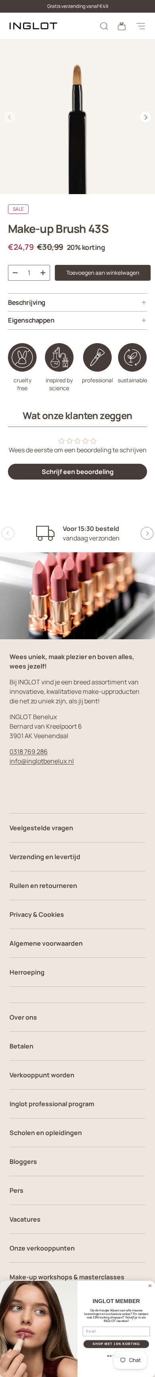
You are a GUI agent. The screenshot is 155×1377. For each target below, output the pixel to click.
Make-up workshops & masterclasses (67, 1277)
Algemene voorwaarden (46, 943)
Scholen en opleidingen (46, 1132)
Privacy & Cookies (37, 914)
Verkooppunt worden (42, 1075)
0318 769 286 (29, 751)
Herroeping (27, 972)
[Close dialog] (150, 1285)
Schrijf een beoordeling (78, 471)
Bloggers (23, 1161)
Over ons (23, 1017)
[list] (77, 117)
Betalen (21, 1046)
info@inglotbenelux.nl (42, 761)
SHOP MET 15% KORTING (116, 1344)
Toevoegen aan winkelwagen (102, 272)
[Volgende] (145, 117)
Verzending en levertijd (45, 856)
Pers (16, 1190)
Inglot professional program (52, 1103)
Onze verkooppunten (42, 1248)
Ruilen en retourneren (43, 885)
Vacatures (25, 1219)
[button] (121, 26)
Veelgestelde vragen (41, 828)
